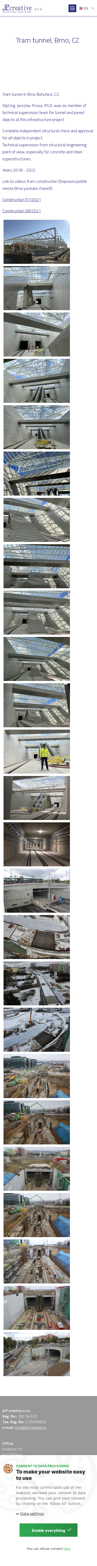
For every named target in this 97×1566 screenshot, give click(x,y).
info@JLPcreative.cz (30, 1427)
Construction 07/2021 (21, 199)
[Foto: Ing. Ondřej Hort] (37, 798)
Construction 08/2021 (21, 211)
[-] (37, 242)
